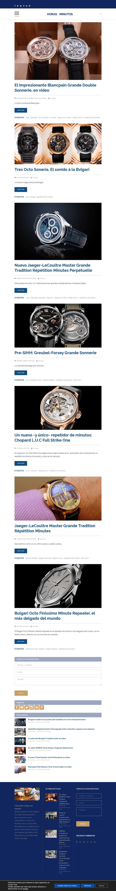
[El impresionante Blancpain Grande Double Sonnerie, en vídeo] (58, 51)
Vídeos (44, 98)
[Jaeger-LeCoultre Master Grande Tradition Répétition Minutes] (58, 498)
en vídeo (53, 117)
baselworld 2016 (32, 649)
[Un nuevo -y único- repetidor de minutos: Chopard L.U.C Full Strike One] (58, 408)
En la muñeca (29, 98)
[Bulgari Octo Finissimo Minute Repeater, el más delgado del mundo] (58, 586)
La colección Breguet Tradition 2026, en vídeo (47, 738)
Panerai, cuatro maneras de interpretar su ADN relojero (64, 817)
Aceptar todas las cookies (67, 886)
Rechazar (87, 886)
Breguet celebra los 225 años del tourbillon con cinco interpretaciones (57, 719)
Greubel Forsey (22, 360)
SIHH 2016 (85, 558)
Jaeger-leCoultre (22, 278)
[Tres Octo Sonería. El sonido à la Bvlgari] (58, 143)
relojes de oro (77, 117)
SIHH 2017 (77, 380)
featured (50, 298)
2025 (27, 117)
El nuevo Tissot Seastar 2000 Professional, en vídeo (49, 757)
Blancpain (20, 98)
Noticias (38, 98)
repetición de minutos (92, 117)
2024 (27, 197)
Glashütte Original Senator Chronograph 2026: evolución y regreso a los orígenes (61, 729)
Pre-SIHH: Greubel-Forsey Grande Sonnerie (55, 352)
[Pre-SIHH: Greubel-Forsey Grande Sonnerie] (58, 326)
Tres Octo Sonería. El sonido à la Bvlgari (51, 169)
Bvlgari (19, 177)
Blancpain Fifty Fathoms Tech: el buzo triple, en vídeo (50, 767)
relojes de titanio (49, 380)
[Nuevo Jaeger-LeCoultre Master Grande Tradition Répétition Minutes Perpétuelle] (58, 231)
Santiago (53, 98)
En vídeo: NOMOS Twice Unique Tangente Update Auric (50, 748)
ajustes (25, 889)
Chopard (19, 448)
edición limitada (31, 558)
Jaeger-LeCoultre (60, 298)
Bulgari (41, 649)
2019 (27, 298)
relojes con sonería (64, 117)
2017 (27, 380)
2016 (27, 471)
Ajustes (101, 886)
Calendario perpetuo (38, 298)
